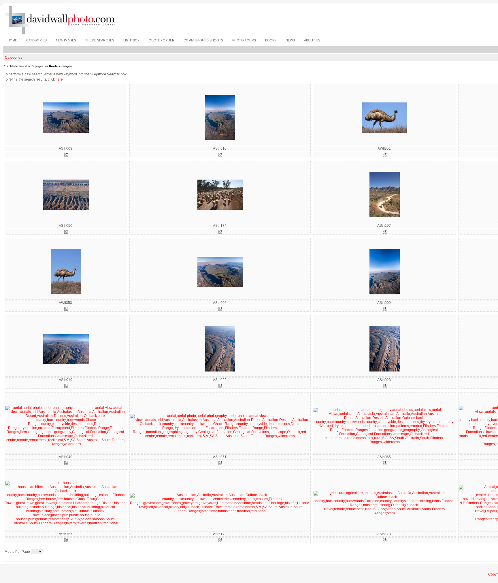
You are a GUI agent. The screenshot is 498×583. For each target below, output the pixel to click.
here (59, 79)
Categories (13, 58)
